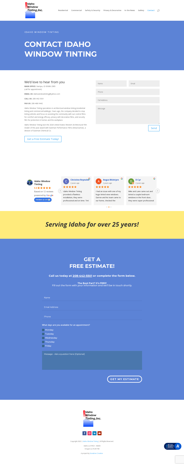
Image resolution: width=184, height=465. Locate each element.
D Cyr (114, 179)
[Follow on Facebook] (84, 433)
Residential (63, 10)
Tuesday (49, 334)
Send (154, 128)
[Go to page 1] (108, 207)
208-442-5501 (82, 275)
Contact (151, 10)
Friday (48, 346)
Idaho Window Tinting (42, 183)
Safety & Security (92, 10)
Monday (49, 330)
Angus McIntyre (87, 179)
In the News (130, 10)
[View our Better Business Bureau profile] (172, 446)
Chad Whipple (151, 179)
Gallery (141, 10)
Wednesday (51, 338)
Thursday (50, 342)
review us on (42, 199)
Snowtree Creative (96, 453)
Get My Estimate (124, 379)
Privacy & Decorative (112, 10)
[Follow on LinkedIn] (95, 433)
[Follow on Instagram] (89, 433)
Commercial (76, 10)
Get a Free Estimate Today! (43, 139)
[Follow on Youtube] (100, 433)
